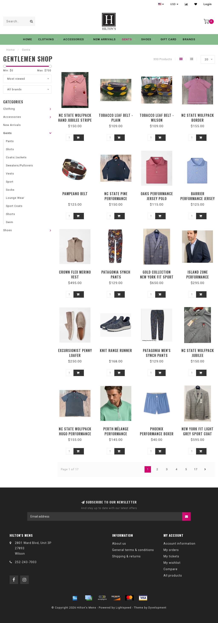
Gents (127, 39)
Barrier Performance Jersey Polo (197, 198)
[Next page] (205, 469)
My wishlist (172, 562)
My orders (171, 550)
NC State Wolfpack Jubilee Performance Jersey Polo (197, 358)
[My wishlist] (195, 4)
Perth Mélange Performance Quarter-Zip (116, 433)
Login (208, 4)
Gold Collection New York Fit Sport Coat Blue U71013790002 (157, 279)
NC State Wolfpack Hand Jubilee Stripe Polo (75, 120)
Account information (179, 543)
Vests (10, 173)
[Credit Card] (88, 598)
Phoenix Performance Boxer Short (157, 433)
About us (119, 543)
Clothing (46, 39)
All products (173, 575)
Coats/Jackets (16, 157)
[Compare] (186, 4)
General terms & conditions (133, 550)
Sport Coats (14, 206)
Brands (189, 39)
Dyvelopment (157, 607)
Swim (9, 222)
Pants (10, 141)
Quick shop (76, 113)
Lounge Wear (15, 197)
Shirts (10, 149)
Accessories (73, 39)
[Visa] (143, 598)
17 (195, 469)
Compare (171, 569)
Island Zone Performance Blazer (197, 277)
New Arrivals (104, 39)
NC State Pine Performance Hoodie (116, 198)
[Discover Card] (115, 598)
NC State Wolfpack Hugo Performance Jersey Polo (75, 433)
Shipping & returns (126, 556)
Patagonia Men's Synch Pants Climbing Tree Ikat (157, 355)
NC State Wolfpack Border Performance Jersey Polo (197, 123)
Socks (10, 189)
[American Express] (75, 598)
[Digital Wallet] (102, 598)
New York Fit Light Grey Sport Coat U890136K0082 (198, 433)
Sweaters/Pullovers (19, 165)
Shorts (10, 214)
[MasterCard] (129, 598)
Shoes (146, 39)
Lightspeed (123, 607)
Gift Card (168, 39)
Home (27, 39)
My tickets (171, 556)
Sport (9, 181)
